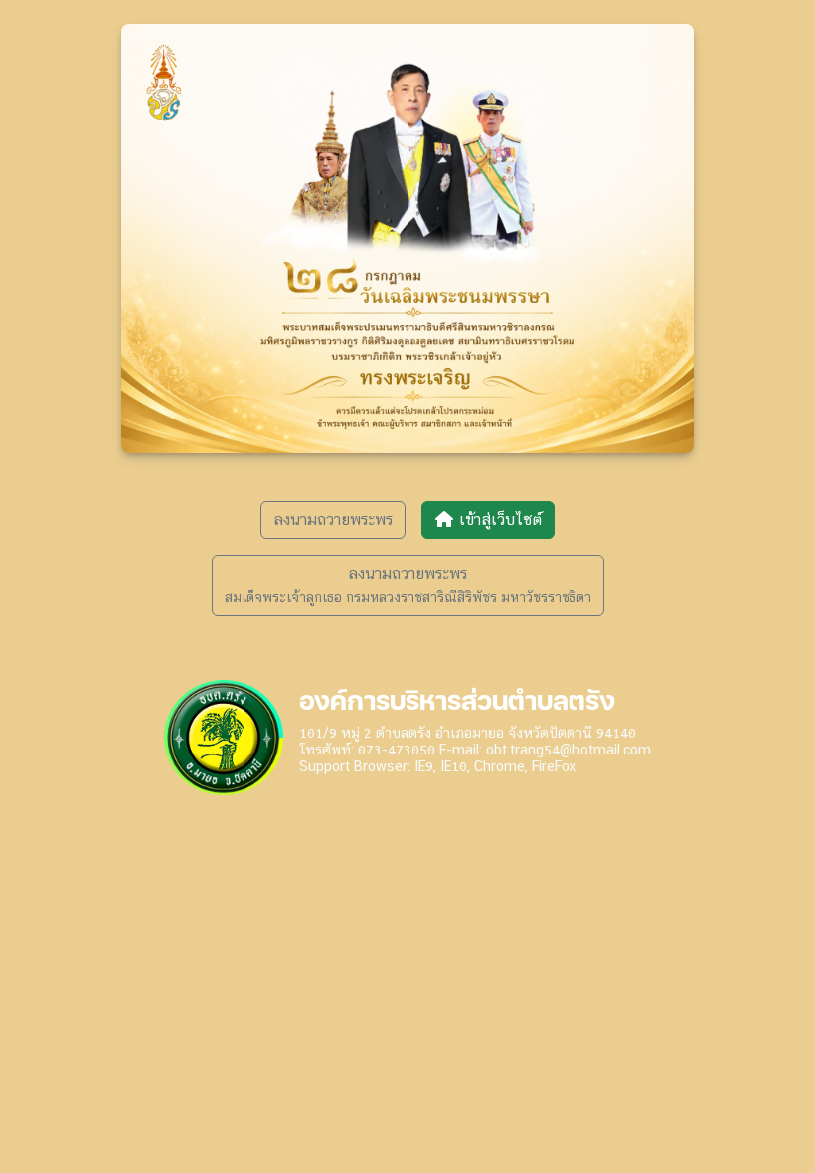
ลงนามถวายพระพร (333, 519)
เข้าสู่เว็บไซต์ (498, 519)
